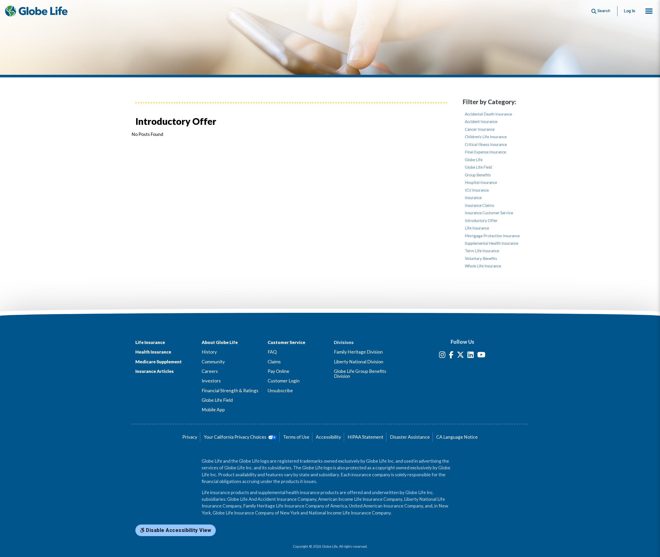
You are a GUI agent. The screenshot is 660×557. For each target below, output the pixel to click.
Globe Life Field (478, 167)
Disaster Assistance (410, 437)
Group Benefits (478, 175)
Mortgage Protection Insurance (492, 236)
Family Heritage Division (358, 352)
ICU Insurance (477, 190)
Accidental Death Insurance (488, 114)
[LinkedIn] (470, 355)
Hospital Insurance (481, 182)
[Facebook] (451, 355)
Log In (629, 11)
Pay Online (278, 371)
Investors (211, 380)
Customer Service (286, 342)
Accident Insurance (481, 121)
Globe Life (474, 160)
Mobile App (213, 409)
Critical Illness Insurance (486, 144)
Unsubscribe (280, 390)
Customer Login (284, 380)
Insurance (473, 197)
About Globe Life (220, 342)
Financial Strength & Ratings (230, 390)
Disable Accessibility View (178, 530)
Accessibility (328, 437)
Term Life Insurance (482, 251)
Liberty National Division (358, 361)
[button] (649, 11)
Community (213, 361)
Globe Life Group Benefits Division (360, 373)
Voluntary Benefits (481, 258)
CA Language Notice (457, 437)
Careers (210, 371)
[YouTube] (481, 355)
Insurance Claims (479, 205)
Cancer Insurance (479, 129)
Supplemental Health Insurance (491, 243)
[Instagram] (442, 355)
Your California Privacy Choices (235, 437)
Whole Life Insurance (483, 266)
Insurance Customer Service (489, 213)
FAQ (272, 352)
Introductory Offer (481, 220)
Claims (274, 361)
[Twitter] (460, 355)
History (209, 352)
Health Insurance (153, 352)
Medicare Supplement (158, 361)
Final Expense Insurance (485, 152)
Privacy (189, 437)
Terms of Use (296, 437)
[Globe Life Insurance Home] (36, 11)
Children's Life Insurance (486, 137)
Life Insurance (477, 228)
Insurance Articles (154, 371)
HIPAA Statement (365, 437)
